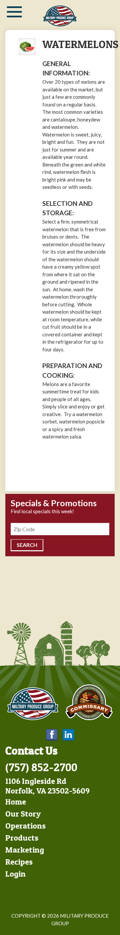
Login (15, 874)
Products (21, 838)
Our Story (23, 814)
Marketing (24, 850)
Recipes (19, 862)
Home (15, 802)
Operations (25, 826)
